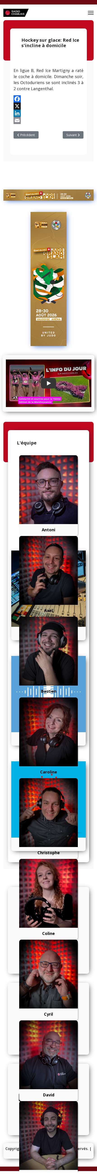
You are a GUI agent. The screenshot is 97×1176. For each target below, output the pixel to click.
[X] (48, 106)
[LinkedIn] (48, 113)
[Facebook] (48, 98)
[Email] (48, 120)
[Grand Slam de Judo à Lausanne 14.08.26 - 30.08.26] (48, 195)
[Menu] (91, 13)
